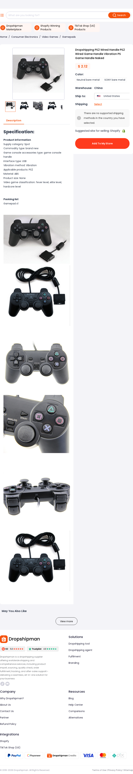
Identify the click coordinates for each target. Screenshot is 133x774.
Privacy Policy (115, 770)
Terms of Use (99, 770)
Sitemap (128, 770)
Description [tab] (13, 120)
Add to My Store (102, 143)
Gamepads (69, 37)
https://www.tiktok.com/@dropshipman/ (2, 684)
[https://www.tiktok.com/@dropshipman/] (2, 684)
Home (3, 37)
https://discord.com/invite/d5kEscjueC (7, 684)
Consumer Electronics (24, 37)
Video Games (50, 37)
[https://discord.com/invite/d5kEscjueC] (7, 684)
